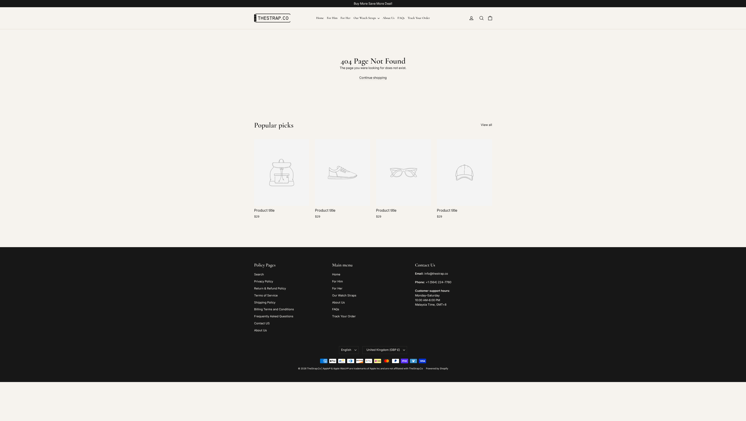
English (346, 350)
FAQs (400, 18)
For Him (332, 18)
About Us (388, 18)
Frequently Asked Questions (273, 316)
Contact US (262, 323)
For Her (345, 18)
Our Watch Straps (365, 18)
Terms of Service (266, 295)
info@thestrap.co (436, 273)
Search (259, 274)
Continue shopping (373, 78)
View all (486, 125)
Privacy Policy (263, 281)
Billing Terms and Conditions (274, 309)
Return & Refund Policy (270, 288)
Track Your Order (419, 18)
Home (320, 18)
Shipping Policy (264, 302)
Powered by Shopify (437, 368)
